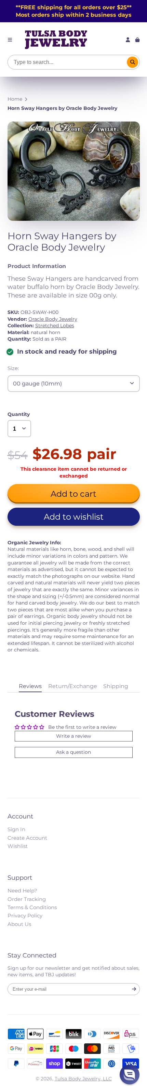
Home (15, 99)
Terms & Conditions (32, 907)
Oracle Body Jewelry (52, 319)
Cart (137, 39)
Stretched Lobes (54, 325)
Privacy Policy (25, 915)
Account (127, 39)
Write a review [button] (73, 736)
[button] (74, 517)
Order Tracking (27, 899)
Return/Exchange (72, 686)
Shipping (115, 686)
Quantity (19, 414)
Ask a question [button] (73, 752)
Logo (56, 39)
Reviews (30, 686)
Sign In (16, 829)
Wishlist (18, 846)
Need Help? (22, 890)
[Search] (132, 62)
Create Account (27, 838)
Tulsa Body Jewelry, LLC (83, 1079)
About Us (19, 924)
